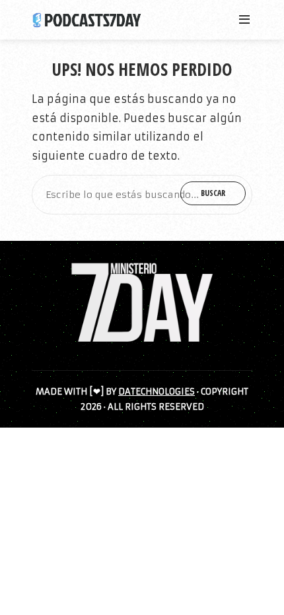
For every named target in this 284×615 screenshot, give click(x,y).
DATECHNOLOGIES (156, 391)
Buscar (213, 193)
